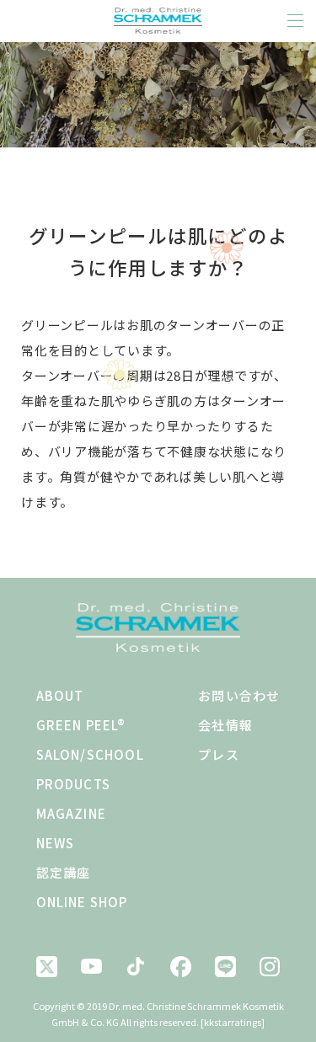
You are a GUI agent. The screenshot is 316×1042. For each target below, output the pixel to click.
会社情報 (225, 725)
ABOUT (60, 695)
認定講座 (63, 872)
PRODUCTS (73, 784)
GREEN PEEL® (81, 725)
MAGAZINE (71, 813)
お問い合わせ (239, 695)
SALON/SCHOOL (90, 754)
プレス (218, 754)
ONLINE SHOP (82, 902)
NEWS (55, 843)
